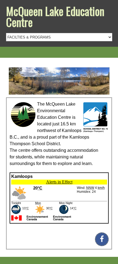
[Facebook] (102, 239)
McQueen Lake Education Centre (55, 16)
